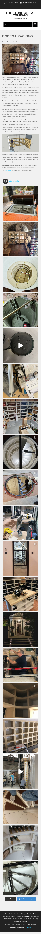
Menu (7, 24)
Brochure (25, 921)
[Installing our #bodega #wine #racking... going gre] (20, 736)
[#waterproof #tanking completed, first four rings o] (20, 274)
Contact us (8, 170)
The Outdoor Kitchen (9, 916)
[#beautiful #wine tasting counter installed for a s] (20, 594)
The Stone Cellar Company (20, 14)
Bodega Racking (14, 914)
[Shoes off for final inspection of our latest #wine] (20, 807)
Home (6, 914)
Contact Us (17, 921)
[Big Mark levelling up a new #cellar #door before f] (20, 665)
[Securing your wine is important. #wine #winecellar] (20, 345)
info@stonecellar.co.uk (29, 3)
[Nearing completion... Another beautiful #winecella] (20, 203)
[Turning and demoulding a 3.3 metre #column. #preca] (20, 771)
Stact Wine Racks (31, 914)
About (14, 919)
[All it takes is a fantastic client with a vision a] (20, 558)
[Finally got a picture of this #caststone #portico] (20, 629)
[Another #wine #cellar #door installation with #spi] (20, 487)
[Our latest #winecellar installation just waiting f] (20, 452)
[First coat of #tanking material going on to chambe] (20, 310)
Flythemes (27, 927)
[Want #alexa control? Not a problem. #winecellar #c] (20, 381)
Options (20, 919)
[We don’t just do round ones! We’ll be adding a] (20, 416)
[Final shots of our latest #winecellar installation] (20, 878)
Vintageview (35, 916)
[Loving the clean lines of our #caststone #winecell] (20, 842)
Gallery (23, 914)
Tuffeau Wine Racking (23, 916)
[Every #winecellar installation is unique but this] (20, 700)
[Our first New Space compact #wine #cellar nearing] (20, 523)
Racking (35, 919)
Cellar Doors (27, 919)
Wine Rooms (7, 919)
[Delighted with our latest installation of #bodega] (20, 239)
